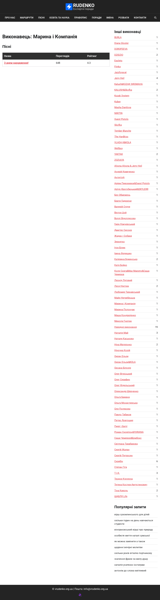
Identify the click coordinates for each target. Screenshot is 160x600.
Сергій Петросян (123, 455)
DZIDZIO (118, 54)
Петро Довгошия (123, 420)
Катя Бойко (120, 265)
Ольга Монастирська (126, 402)
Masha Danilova (122, 107)
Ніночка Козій (122, 350)
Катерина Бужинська (125, 259)
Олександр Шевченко (126, 391)
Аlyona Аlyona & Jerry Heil (128, 165)
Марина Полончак (124, 309)
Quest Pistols (121, 119)
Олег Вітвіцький (123, 373)
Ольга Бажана (122, 397)
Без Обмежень (122, 195)
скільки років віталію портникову (133, 553)
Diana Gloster (121, 43)
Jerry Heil (119, 78)
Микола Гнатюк (123, 321)
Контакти (140, 17)
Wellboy (118, 148)
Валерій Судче (122, 206)
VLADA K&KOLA (122, 142)
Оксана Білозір (122, 367)
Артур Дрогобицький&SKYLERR (131, 189)
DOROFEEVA (121, 49)
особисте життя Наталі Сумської (132, 535)
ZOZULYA (119, 160)
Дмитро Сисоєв (123, 230)
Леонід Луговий (123, 280)
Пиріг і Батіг (121, 426)
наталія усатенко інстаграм (129, 564)
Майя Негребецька (124, 297)
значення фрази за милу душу (131, 558)
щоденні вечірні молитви (128, 547)
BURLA (118, 37)
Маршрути (26, 17)
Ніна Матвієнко (123, 344)
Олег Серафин (122, 379)
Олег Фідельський (124, 385)
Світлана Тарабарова (126, 443)
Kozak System (121, 95)
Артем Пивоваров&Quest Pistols (132, 183)
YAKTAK (118, 154)
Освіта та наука (59, 17)
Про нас (10, 17)
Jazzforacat (120, 72)
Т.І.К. (117, 473)
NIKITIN (118, 113)
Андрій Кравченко (124, 171)
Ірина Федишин (123, 253)
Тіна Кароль (121, 490)
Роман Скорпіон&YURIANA (129, 432)
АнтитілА (119, 177)
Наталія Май (121, 332)
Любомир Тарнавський (127, 292)
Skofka (118, 125)
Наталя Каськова (124, 338)
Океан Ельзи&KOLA (125, 362)
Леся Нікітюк (121, 286)
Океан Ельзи (121, 356)
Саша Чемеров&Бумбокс (128, 438)
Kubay (117, 101)
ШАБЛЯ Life (120, 496)
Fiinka (117, 66)
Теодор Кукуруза (123, 478)
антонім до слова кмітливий (130, 570)
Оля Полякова (122, 408)
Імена (110, 17)
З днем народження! (16, 62)
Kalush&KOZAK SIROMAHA (128, 84)
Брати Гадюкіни (123, 200)
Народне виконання (125, 327)
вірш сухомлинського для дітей (131, 514)
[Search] (155, 17)
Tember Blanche (122, 130)
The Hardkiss (121, 136)
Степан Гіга (120, 467)
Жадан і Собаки (123, 235)
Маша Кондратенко (125, 315)
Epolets (118, 60)
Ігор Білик (119, 247)
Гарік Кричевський (124, 224)
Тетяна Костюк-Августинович (130, 484)
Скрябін (118, 461)
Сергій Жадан (122, 449)
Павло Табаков (122, 414)
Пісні (41, 17)
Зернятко (119, 241)
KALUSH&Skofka (123, 89)
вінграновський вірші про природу (133, 529)
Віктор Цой (120, 212)
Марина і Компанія (124, 303)
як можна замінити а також (129, 541)
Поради (97, 17)
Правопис (80, 17)
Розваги (123, 17)
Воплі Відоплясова (124, 218)
